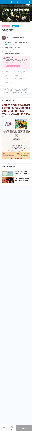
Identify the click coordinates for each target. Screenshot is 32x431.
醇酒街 (24, 71)
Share (27, 5)
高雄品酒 (8, 82)
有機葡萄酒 (16, 75)
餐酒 (7, 71)
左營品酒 (8, 75)
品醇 (13, 71)
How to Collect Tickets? (13, 66)
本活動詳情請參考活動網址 (12, 53)
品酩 (7, 78)
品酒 (18, 71)
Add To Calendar (9, 44)
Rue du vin (21, 78)
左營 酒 (24, 75)
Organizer (4, 429)
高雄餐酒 (14, 78)
